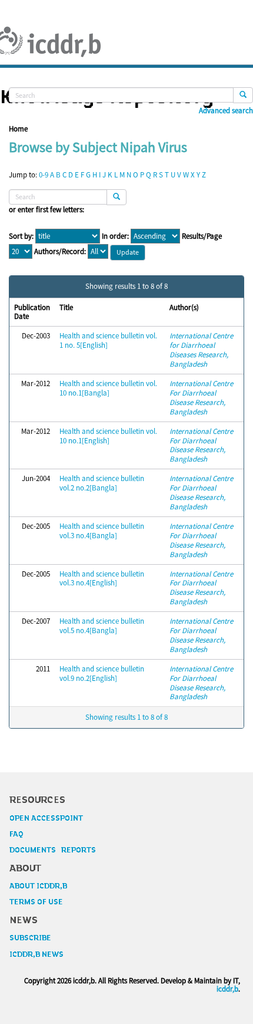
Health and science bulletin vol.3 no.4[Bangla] (101, 531)
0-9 (43, 175)
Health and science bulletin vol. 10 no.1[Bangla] (108, 388)
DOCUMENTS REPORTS (52, 850)
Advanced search (226, 111)
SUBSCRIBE (30, 938)
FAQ (16, 834)
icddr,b (227, 989)
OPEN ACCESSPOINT (46, 818)
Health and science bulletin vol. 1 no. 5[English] (108, 340)
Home (18, 129)
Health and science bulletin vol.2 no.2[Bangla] (101, 483)
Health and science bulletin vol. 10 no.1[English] (108, 436)
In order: (115, 236)
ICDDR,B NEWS (36, 954)
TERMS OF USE (36, 902)
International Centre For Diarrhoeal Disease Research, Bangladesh (201, 397)
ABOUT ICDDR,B (38, 886)
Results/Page (202, 236)
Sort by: (21, 236)
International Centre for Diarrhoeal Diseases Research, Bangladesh (201, 350)
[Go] (243, 95)
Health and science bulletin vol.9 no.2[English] (101, 673)
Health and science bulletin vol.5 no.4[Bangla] (101, 626)
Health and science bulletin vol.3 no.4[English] (101, 578)
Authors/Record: (60, 251)
